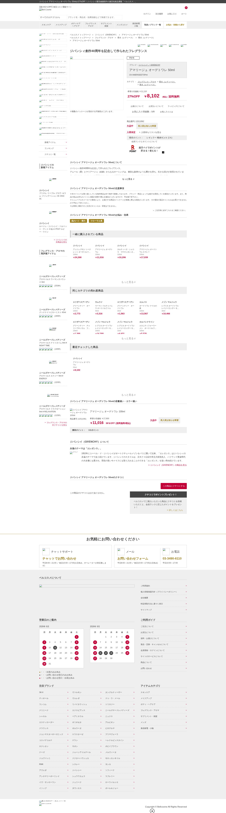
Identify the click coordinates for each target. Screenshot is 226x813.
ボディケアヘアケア (75, 24)
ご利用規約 (145, 586)
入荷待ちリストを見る (151, 132)
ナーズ (42, 752)
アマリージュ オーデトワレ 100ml (107, 411)
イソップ (43, 788)
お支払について (147, 632)
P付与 (131, 58)
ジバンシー (76, 770)
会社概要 (144, 598)
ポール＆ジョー (111, 788)
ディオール (43, 698)
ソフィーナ (110, 770)
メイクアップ (61, 25)
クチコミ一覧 (50, 154)
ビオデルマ (110, 728)
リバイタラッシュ (79, 704)
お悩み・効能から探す (175, 25)
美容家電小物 (136, 24)
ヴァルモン (76, 692)
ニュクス (109, 716)
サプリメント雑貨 (106, 24)
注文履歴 (159, 14)
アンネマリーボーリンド (49, 776)
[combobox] (94, 17)
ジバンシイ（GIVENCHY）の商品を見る (168, 465)
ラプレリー (110, 776)
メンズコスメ (122, 25)
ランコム (43, 704)
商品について (146, 662)
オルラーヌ (76, 728)
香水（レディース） (167, 82)
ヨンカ (108, 764)
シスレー (76, 764)
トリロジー (110, 704)
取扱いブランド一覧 (152, 25)
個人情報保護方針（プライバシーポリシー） (159, 592)
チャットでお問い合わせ (59, 558)
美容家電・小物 (147, 728)
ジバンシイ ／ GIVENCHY (149, 65)
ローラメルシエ (111, 782)
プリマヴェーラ (111, 734)
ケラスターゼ (77, 734)
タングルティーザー (113, 692)
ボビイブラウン (111, 746)
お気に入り (172, 14)
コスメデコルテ (45, 740)
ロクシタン (43, 746)
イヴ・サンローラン (47, 782)
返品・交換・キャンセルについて (154, 644)
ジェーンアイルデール (81, 752)
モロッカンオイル (112, 758)
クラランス (43, 728)
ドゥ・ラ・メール (112, 698)
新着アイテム (50, 142)
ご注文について (147, 626)
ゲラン (75, 740)
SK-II (41, 692)
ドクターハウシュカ (80, 758)
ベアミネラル (77, 716)
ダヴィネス (76, 788)
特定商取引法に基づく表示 (152, 604)
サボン (75, 746)
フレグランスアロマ (90, 24)
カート (184, 11)
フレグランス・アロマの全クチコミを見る (57, 423)
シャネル (43, 716)
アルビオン (110, 722)
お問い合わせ (146, 668)
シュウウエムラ (78, 776)
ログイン (147, 14)
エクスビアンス (78, 710)
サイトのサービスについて (152, 656)
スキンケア (46, 25)
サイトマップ (146, 610)
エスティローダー (46, 722)
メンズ (143, 722)
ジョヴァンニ (44, 758)
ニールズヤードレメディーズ (117, 710)
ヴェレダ (76, 698)
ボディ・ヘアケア (148, 704)
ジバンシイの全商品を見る (61, 241)
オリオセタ (76, 722)
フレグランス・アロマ (147, 82)
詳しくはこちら (176, 510)
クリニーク (43, 710)
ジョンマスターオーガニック (51, 734)
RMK (41, 764)
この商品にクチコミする (174, 486)
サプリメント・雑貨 (149, 716)
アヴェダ (43, 770)
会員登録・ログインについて (153, 650)
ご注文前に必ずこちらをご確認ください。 (171, 210)
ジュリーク (76, 782)
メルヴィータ (110, 752)
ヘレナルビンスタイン (114, 740)
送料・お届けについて (150, 638)
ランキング (49, 148)
